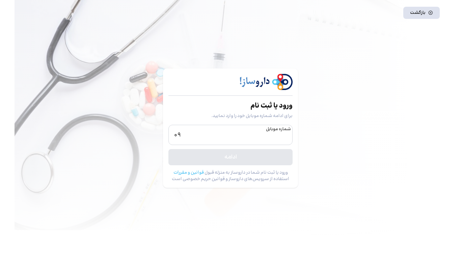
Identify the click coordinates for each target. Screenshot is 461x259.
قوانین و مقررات (188, 172)
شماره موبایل (278, 129)
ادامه (230, 157)
